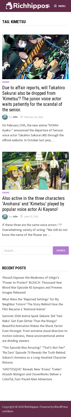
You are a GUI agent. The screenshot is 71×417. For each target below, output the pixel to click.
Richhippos (31, 407)
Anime (5, 82)
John (15, 117)
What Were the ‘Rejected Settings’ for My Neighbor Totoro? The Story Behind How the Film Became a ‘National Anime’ (32, 304)
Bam (10, 411)
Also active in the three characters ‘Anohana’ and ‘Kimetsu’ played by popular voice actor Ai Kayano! (33, 204)
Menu (62, 6)
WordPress (61, 407)
